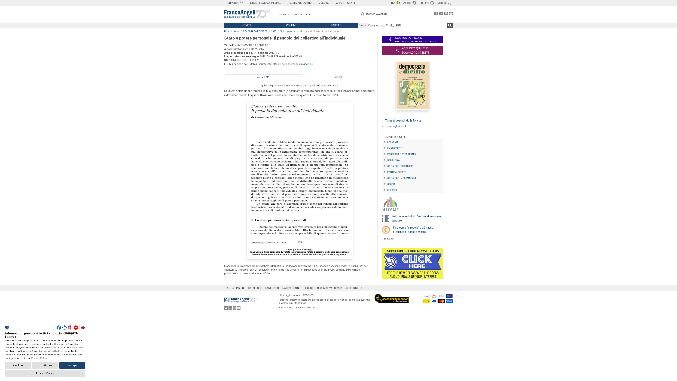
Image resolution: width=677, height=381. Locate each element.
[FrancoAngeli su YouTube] (451, 14)
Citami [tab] (338, 77)
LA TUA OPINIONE (235, 288)
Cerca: (363, 25)
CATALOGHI (254, 288)
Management (394, 148)
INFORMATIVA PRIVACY (330, 288)
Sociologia (393, 160)
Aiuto (308, 14)
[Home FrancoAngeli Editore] (247, 14)
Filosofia (392, 190)
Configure (45, 365)
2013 (273, 31)
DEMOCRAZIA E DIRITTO (255, 31)
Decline (18, 365)
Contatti (297, 14)
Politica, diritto (396, 172)
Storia (391, 184)
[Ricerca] (450, 25)
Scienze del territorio (400, 166)
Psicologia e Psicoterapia (401, 154)
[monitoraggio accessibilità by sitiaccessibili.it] (392, 295)
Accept (72, 365)
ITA (393, 2)
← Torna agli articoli (394, 126)
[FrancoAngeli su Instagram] (446, 14)
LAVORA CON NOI (291, 288)
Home (227, 31)
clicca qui (307, 64)
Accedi (407, 2)
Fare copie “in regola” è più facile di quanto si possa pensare (413, 230)
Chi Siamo (284, 14)
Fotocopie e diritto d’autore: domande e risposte (416, 218)
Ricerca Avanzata (377, 14)
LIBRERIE (309, 288)
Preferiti (424, 2)
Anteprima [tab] (263, 77)
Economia (392, 142)
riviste (236, 31)
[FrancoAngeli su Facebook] (436, 14)
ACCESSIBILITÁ (353, 288)
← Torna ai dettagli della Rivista (401, 120)
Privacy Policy (45, 373)
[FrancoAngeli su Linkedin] (441, 14)
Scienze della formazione (401, 178)
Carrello (441, 2)
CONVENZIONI (271, 288)
